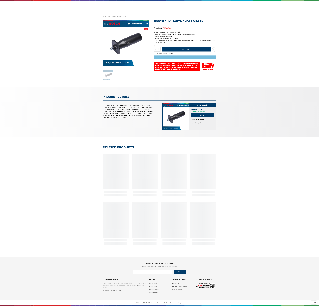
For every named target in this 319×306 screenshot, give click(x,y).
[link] (115, 192)
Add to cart (186, 49)
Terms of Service (168, 53)
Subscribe (180, 272)
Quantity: (156, 46)
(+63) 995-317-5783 (115, 290)
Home (104, 16)
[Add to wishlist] (214, 49)
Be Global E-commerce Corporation (174, 303)
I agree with (159, 53)
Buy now (203, 115)
